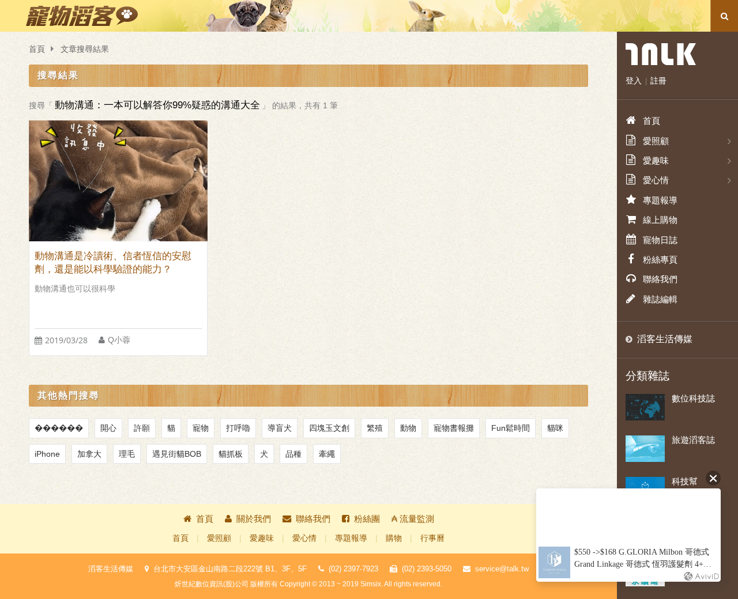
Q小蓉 (119, 340)
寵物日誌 (660, 240)
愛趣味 (262, 538)
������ (59, 428)
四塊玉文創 (329, 428)
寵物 (201, 428)
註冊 (658, 80)
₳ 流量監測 (412, 519)
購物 (394, 538)
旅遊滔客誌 (693, 440)
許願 (142, 428)
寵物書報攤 (454, 428)
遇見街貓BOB (176, 453)
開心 (108, 428)
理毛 (127, 453)
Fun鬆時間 (510, 428)
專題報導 (351, 538)
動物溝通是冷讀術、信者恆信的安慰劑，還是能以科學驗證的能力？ (113, 263)
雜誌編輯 (660, 299)
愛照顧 (219, 538)
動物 (408, 428)
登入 (634, 80)
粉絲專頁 (660, 259)
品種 (293, 453)
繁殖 (375, 428)
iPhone (47, 453)
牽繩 (327, 453)
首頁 (37, 49)
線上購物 (660, 220)
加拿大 (89, 453)
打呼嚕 (238, 428)
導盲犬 (280, 428)
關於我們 (253, 519)
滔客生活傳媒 (664, 339)
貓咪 (555, 428)
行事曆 (432, 538)
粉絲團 (367, 519)
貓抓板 (231, 453)
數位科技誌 (693, 398)
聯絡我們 (313, 519)
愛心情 (304, 538)
